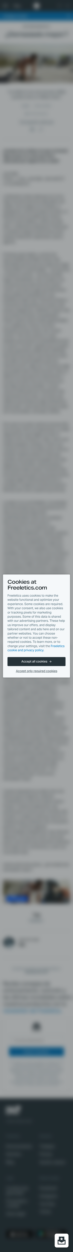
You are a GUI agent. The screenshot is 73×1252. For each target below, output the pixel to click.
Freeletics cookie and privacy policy (36, 648)
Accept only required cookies (36, 671)
